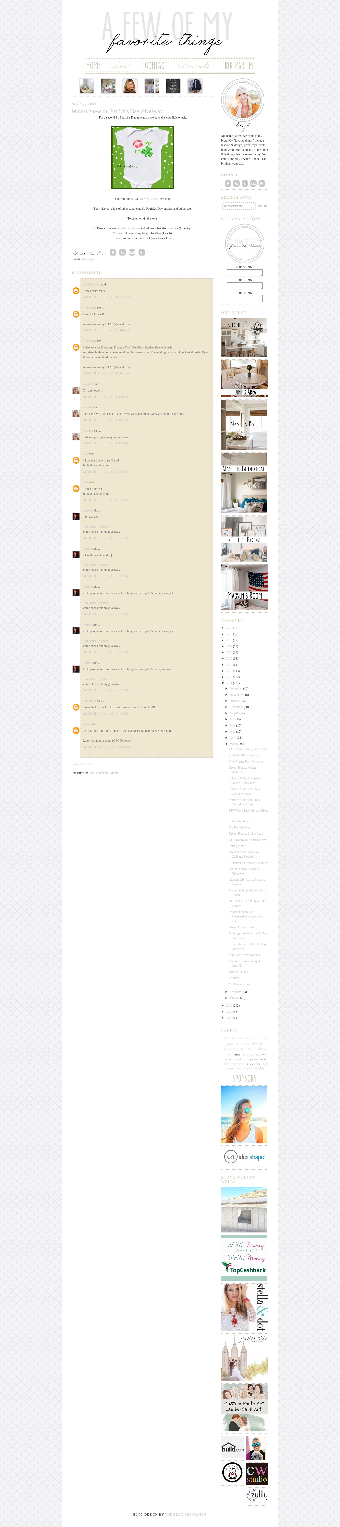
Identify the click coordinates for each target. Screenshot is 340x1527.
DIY (226, 1038)
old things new (233, 1064)
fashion (256, 1044)
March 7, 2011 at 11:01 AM (107, 373)
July (233, 719)
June (233, 725)
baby (248, 1038)
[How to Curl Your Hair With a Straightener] (130, 86)
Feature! (234, 977)
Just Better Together (95, 526)
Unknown (89, 307)
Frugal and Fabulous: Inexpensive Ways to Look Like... (247, 916)
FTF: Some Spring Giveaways (248, 749)
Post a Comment (82, 764)
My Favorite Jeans (240, 827)
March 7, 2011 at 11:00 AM (107, 330)
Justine (87, 510)
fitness (237, 1054)
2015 (229, 658)
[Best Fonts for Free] (173, 86)
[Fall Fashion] (195, 86)
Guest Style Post (239, 971)
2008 (229, 1017)
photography (243, 1068)
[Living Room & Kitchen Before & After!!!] (151, 86)
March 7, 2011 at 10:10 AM (107, 297)
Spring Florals (237, 846)
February (236, 991)
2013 (229, 671)
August (234, 713)
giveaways (88, 259)
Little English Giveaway (244, 755)
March (234, 743)
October (235, 700)
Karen (87, 724)
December (236, 688)
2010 (229, 1005)
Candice (88, 384)
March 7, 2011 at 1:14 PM (105, 396)
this (133, 198)
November (237, 694)
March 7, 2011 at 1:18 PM (105, 443)
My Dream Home (240, 984)
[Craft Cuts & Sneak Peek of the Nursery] (86, 86)
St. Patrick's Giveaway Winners (248, 862)
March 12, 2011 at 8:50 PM (106, 746)
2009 (229, 1011)
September (237, 707)
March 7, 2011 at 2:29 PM (105, 652)
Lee (85, 454)
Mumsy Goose (148, 198)
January (235, 998)
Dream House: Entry (242, 927)
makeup (241, 1059)
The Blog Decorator (186, 1514)
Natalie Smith (91, 284)
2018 (229, 640)
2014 (229, 664)
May (233, 731)
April (233, 737)
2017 (229, 646)
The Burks (89, 700)
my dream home (257, 1059)
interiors (230, 1059)
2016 (229, 652)
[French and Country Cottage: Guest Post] (108, 86)
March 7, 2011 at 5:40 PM (105, 713)
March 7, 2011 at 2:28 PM (105, 538)
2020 (229, 627)
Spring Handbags (239, 821)
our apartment (253, 1064)
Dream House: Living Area (246, 833)
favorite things (234, 1049)
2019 (229, 634)
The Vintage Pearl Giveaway (247, 761)
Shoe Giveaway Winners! (245, 954)
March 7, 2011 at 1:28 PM (105, 471)
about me (237, 1038)
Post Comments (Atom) (103, 773)
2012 (229, 677)
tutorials (259, 1068)
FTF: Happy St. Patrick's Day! (248, 839)
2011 (229, 683)
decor (245, 1044)
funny (245, 1054)
